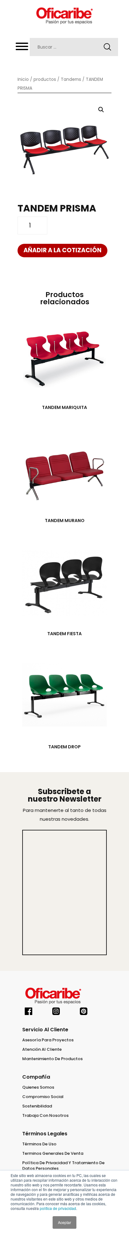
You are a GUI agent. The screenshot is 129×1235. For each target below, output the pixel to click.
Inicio (23, 79)
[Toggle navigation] (22, 48)
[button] (101, 109)
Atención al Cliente (42, 1049)
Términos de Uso (39, 1144)
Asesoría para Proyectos (48, 1040)
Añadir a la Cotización (62, 250)
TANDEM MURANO (65, 520)
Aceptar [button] (64, 1222)
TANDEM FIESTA (64, 634)
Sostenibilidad (37, 1106)
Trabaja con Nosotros (45, 1115)
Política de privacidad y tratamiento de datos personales (63, 1165)
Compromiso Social (43, 1097)
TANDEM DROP (64, 747)
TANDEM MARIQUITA (64, 407)
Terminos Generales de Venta (52, 1153)
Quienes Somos (38, 1087)
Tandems (71, 79)
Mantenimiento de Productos (52, 1059)
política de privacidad (58, 1208)
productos (45, 79)
